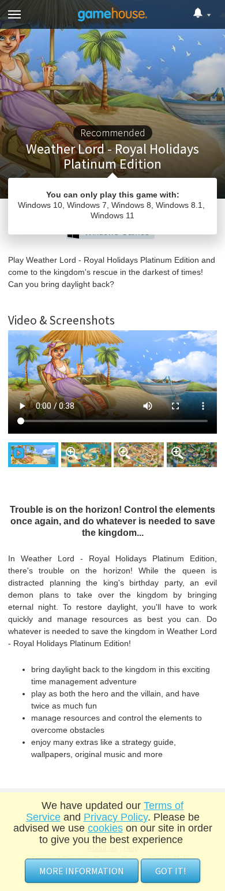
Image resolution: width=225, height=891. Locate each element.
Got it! (170, 871)
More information (81, 871)
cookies (105, 828)
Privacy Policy (116, 817)
